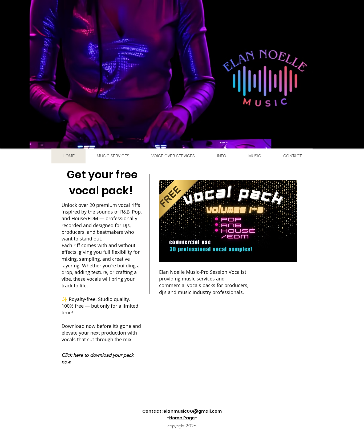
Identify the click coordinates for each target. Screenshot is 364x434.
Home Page (182, 418)
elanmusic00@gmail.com (192, 411)
